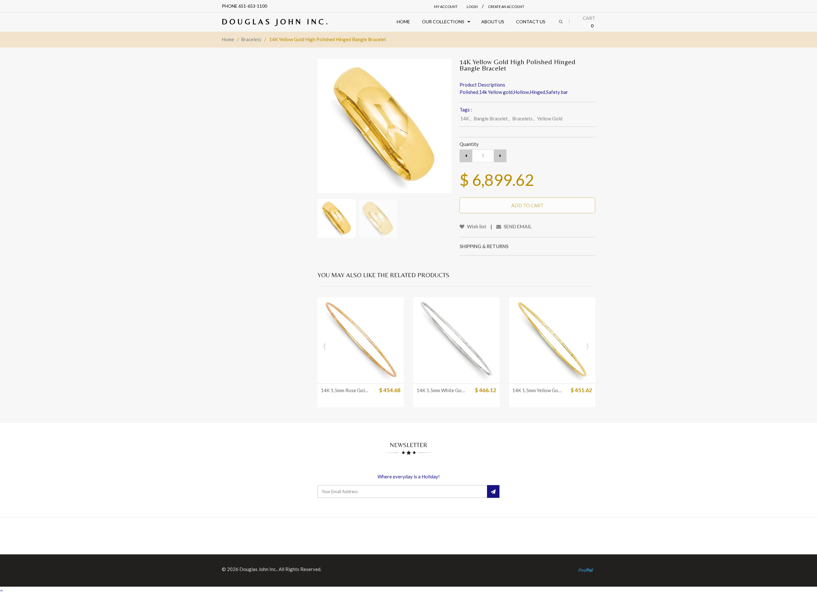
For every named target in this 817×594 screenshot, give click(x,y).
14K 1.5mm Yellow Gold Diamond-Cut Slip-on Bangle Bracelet (537, 390)
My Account (446, 6)
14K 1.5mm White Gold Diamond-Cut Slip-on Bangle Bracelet (441, 390)
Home (228, 39)
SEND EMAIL (517, 226)
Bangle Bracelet (491, 118)
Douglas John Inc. (276, 21)
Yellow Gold (549, 118)
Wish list (476, 226)
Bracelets (251, 39)
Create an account (506, 6)
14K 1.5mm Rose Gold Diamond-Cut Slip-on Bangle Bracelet (346, 390)
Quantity (469, 144)
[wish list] (472, 376)
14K (465, 118)
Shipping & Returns (484, 246)
